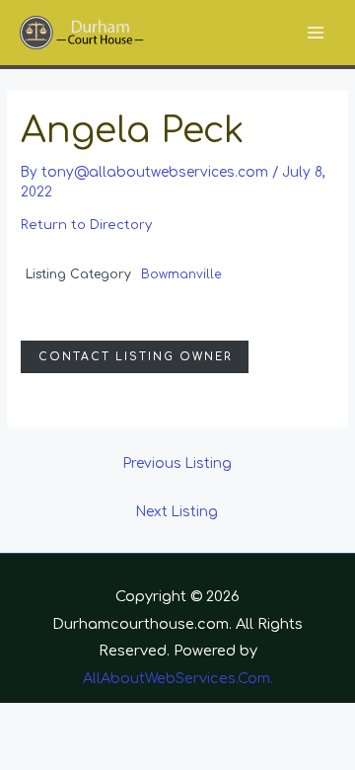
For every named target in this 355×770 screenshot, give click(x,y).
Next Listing (177, 511)
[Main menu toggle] (316, 33)
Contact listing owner (135, 356)
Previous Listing (177, 463)
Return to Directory (86, 225)
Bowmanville (181, 274)
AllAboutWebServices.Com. (178, 678)
